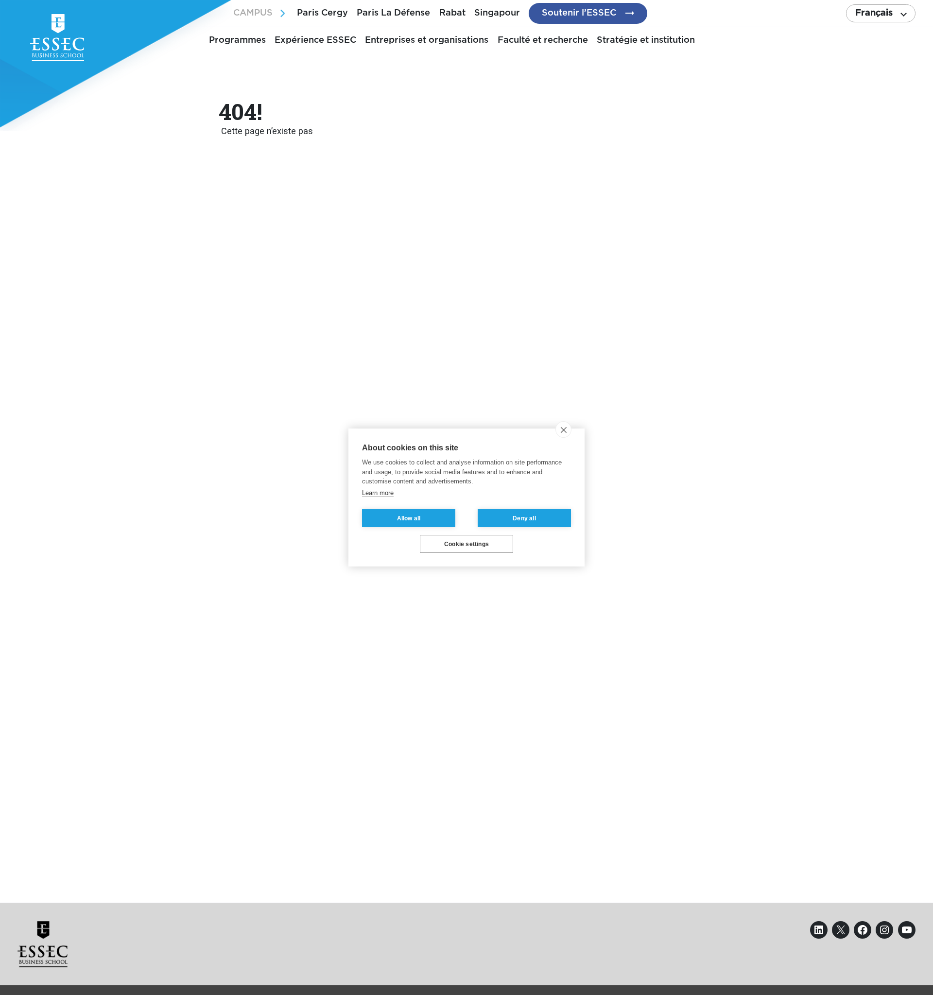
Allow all (409, 518)
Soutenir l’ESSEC (579, 12)
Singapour (497, 12)
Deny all (524, 518)
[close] (563, 429)
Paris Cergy (322, 12)
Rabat (452, 12)
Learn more (378, 493)
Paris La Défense (393, 12)
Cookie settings (466, 544)
